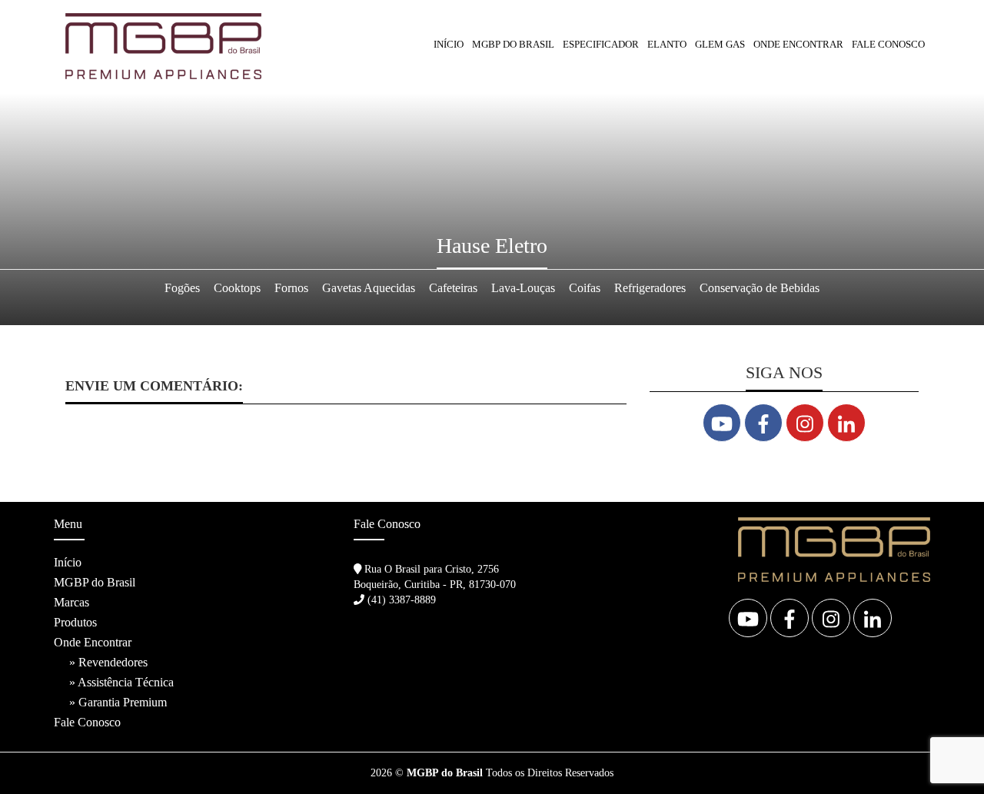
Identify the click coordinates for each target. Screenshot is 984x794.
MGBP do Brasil (513, 44)
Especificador (601, 44)
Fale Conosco (888, 44)
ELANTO (666, 44)
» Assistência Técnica (121, 682)
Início (449, 44)
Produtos (75, 622)
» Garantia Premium (118, 702)
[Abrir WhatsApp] (945, 755)
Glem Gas (720, 44)
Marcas (71, 602)
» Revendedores (108, 662)
